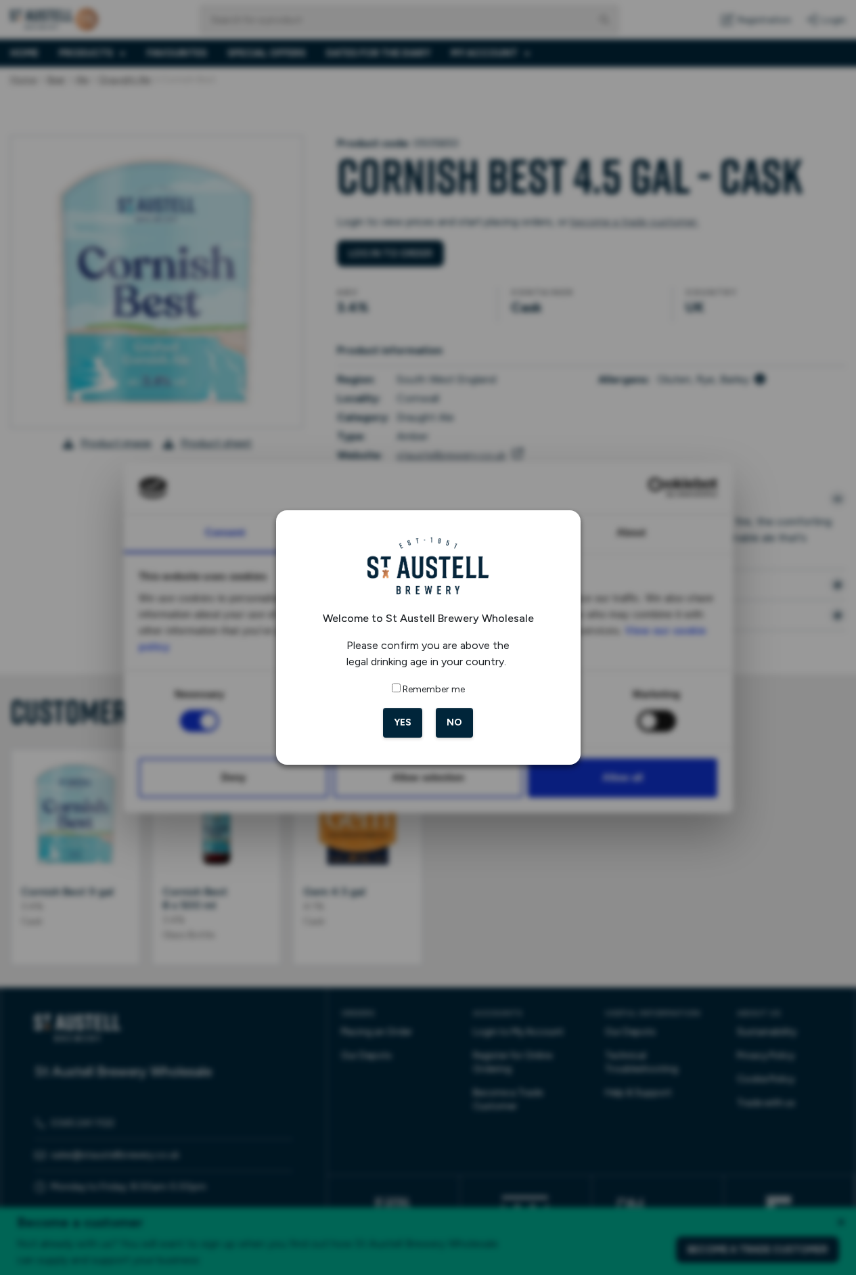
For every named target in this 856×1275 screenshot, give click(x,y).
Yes (402, 722)
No (454, 722)
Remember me (434, 689)
